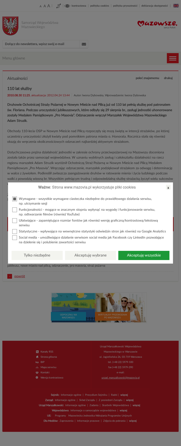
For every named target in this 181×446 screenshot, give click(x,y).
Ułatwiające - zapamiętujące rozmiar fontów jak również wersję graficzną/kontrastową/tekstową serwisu (88, 223)
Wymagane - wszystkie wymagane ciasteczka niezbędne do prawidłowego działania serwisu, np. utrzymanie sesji (85, 201)
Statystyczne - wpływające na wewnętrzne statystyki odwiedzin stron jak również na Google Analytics (92, 231)
